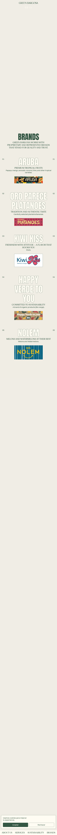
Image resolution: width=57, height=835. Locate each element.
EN (30, 7)
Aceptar (15, 825)
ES (26, 7)
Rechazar (41, 825)
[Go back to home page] (28, 3)
